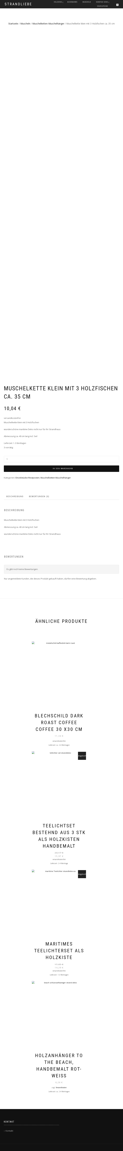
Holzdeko (58, 2)
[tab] (15, 496)
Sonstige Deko (102, 2)
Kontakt (9, 1130)
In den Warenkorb (63, 469)
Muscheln (86, 2)
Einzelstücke (102, 6)
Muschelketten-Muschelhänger (48, 23)
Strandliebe (18, 4)
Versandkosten (61, 1087)
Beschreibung (15, 496)
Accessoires (72, 2)
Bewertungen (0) (39, 496)
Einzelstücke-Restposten (28, 477)
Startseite (13, 23)
